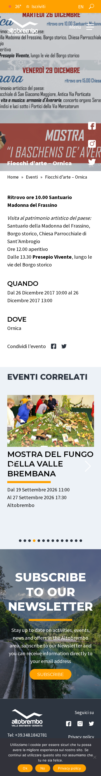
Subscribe (50, 674)
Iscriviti (38, 6)
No (42, 768)
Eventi (32, 177)
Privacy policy (81, 737)
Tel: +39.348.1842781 (27, 735)
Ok (25, 768)
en (81, 7)
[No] (94, 757)
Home (13, 177)
